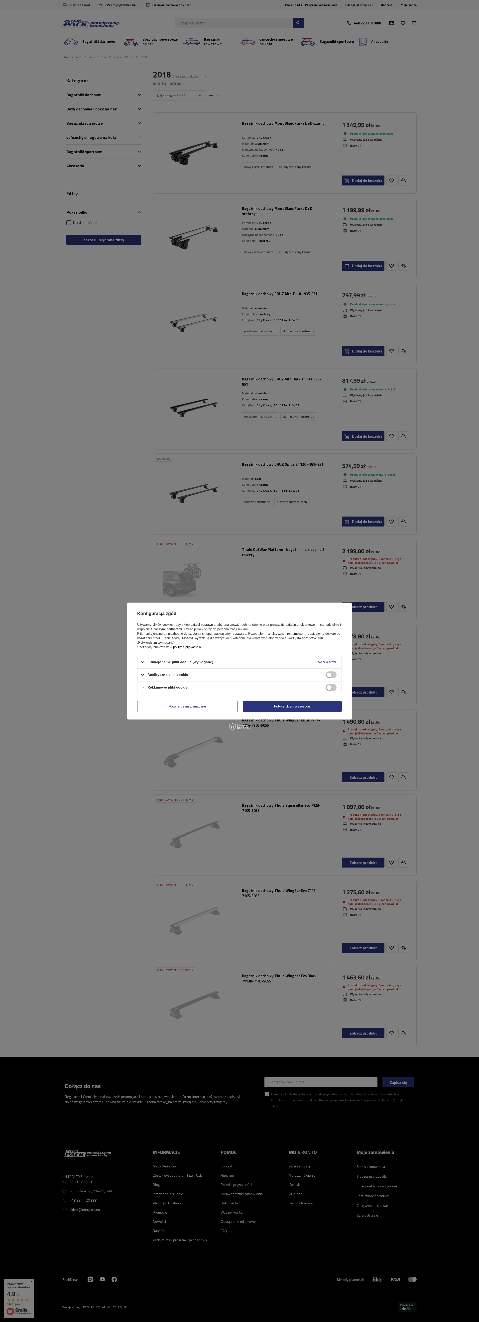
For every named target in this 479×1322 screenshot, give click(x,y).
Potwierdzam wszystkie (292, 706)
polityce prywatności (188, 647)
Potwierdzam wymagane (187, 706)
